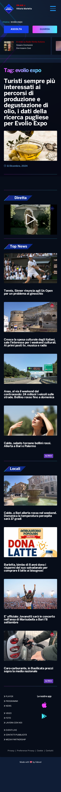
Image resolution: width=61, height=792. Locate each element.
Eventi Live (11, 730)
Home (6, 22)
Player (9, 696)
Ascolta (16, 29)
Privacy (11, 751)
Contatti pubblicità (16, 735)
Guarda (45, 29)
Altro (48, 456)
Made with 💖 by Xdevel (30, 762)
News (8, 706)
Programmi (11, 701)
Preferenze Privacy (25, 751)
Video (8, 713)
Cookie (40, 751)
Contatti (49, 751)
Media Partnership (15, 740)
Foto (8, 718)
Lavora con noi (13, 723)
